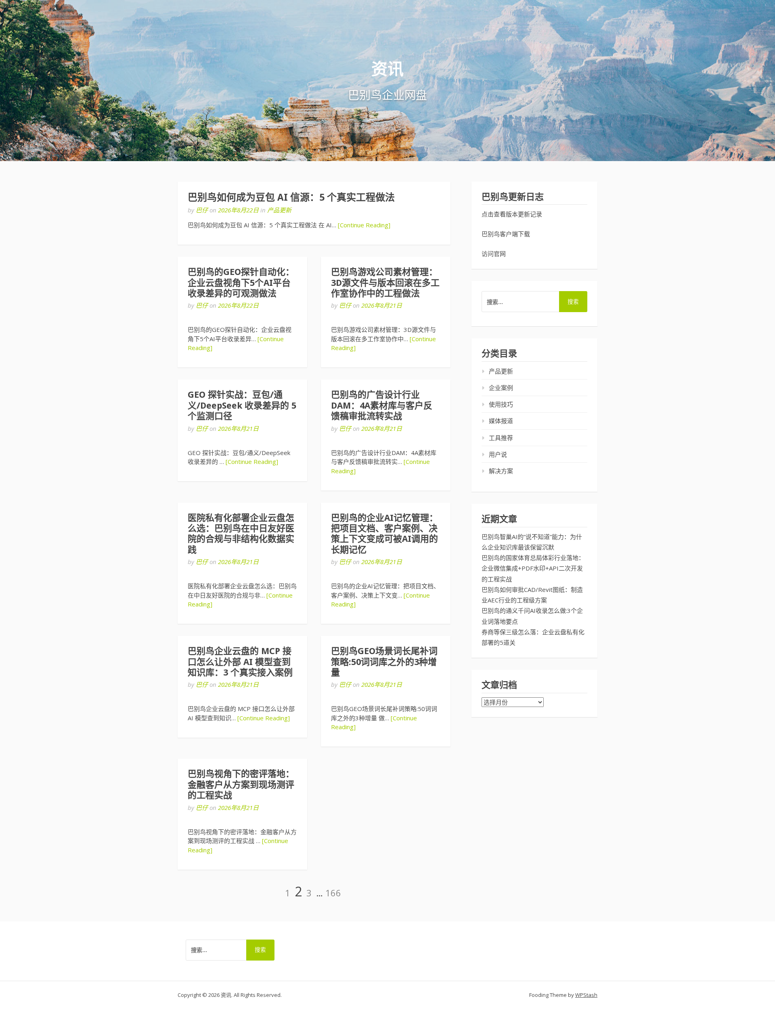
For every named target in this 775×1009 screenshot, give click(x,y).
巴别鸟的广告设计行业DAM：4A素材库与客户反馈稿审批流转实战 (381, 405)
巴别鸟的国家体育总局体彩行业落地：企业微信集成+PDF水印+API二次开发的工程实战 (533, 568)
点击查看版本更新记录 (512, 214)
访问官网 (494, 254)
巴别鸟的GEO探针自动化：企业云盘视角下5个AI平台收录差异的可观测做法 (241, 282)
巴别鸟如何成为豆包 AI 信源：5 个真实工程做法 (291, 197)
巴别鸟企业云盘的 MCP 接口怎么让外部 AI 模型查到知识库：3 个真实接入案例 (240, 662)
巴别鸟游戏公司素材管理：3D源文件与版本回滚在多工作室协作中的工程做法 (385, 282)
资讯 (387, 69)
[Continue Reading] (364, 225)
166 (333, 893)
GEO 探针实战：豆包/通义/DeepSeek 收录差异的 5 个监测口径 (242, 405)
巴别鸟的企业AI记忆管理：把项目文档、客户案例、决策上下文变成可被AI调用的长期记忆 (384, 534)
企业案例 (501, 388)
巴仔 (202, 210)
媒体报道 (501, 421)
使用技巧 (501, 404)
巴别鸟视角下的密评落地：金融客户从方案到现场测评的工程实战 (241, 784)
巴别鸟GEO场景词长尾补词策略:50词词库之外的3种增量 (384, 662)
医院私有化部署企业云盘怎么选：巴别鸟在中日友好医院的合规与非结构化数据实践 (241, 534)
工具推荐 (501, 438)
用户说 (498, 454)
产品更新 (279, 210)
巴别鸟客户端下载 (506, 234)
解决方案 (501, 471)
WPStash (586, 995)
